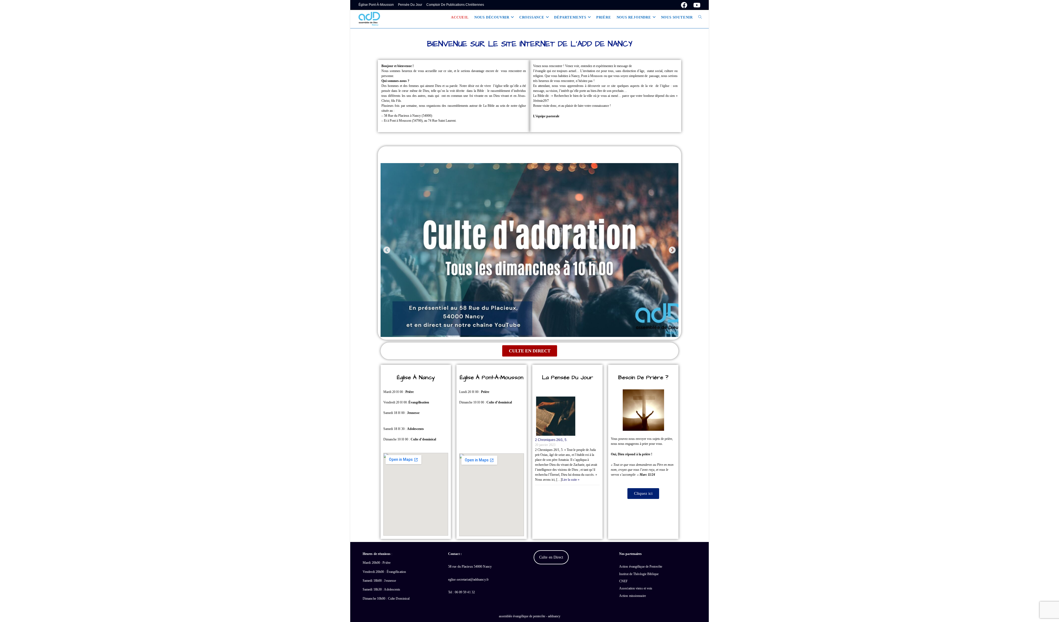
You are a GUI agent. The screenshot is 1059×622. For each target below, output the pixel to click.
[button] (386, 249)
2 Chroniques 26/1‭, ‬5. (551, 440)
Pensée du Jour (410, 4)
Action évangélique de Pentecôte (640, 566)
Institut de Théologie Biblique (639, 574)
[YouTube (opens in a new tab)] (695, 5)
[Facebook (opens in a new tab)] (684, 5)
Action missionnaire (632, 596)
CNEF (623, 581)
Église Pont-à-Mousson (376, 4)
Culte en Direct (551, 557)
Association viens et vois (635, 588)
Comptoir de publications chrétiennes (455, 4)
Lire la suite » (570, 480)
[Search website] (700, 17)
